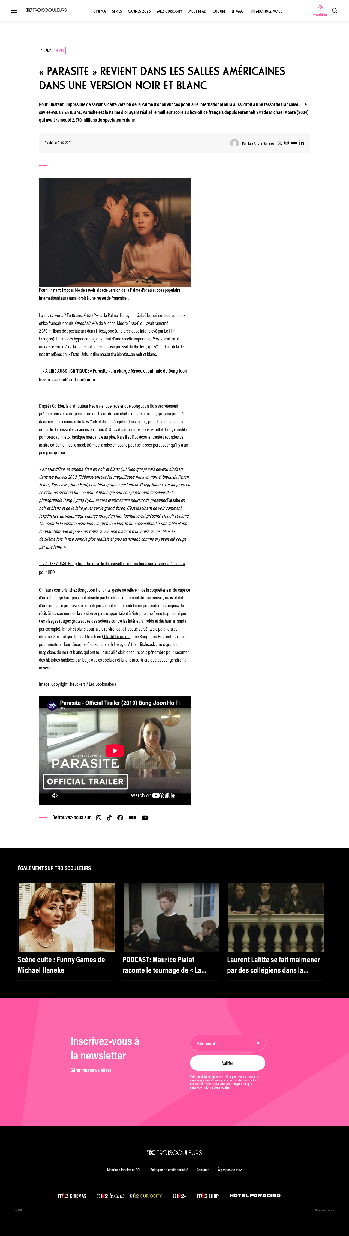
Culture (219, 11)
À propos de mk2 (230, 1170)
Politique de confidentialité (169, 1170)
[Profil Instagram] (286, 143)
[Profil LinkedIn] (301, 143)
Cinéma (99, 11)
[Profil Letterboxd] (294, 143)
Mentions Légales (324, 1210)
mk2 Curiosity (169, 11)
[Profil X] (279, 143)
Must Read (197, 11)
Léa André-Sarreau (261, 143)
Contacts (203, 1170)
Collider (58, 405)
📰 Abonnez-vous (266, 11)
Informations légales (217, 1087)
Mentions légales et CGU (124, 1170)
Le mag (238, 11)
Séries (117, 11)
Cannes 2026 (139, 11)
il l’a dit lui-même (116, 635)
